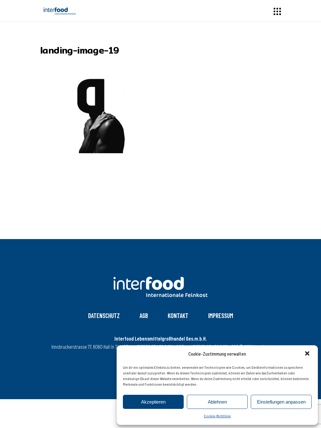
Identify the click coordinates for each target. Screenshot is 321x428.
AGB (143, 315)
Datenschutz (104, 315)
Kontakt (178, 315)
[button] (308, 354)
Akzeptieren (153, 402)
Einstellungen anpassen (281, 402)
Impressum (220, 315)
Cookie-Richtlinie (217, 416)
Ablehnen (217, 402)
